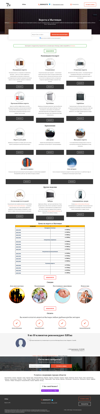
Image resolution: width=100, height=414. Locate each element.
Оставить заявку (90, 4)
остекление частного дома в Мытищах (16, 205)
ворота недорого (14, 22)
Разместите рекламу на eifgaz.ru (50, 390)
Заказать (19, 86)
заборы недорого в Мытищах (54, 211)
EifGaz (6, 399)
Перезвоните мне (58, 4)
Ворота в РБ (7, 402)
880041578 (44, 4)
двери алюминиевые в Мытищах (82, 204)
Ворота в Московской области (50, 355)
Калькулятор (75, 4)
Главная (34, 355)
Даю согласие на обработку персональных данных (51, 38)
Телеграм (73, 45)
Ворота (39, 355)
